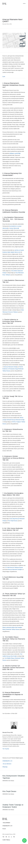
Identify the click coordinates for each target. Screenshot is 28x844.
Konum (4, 828)
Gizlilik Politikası (6, 839)
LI (11, 836)
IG (9, 836)
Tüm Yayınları (6, 748)
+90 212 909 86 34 (7, 763)
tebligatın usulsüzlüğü (15, 153)
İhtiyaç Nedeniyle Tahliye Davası (11, 629)
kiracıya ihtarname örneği (10, 366)
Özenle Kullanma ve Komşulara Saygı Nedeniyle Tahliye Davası (13, 369)
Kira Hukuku (11, 780)
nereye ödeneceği (14, 228)
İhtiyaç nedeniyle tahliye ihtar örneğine (12, 627)
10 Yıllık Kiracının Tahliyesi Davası (14, 567)
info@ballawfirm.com (7, 760)
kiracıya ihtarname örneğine (15, 569)
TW (3, 836)
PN (14, 836)
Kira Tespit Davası (12, 520)
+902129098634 (6, 822)
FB (6, 836)
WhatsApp (5, 766)
